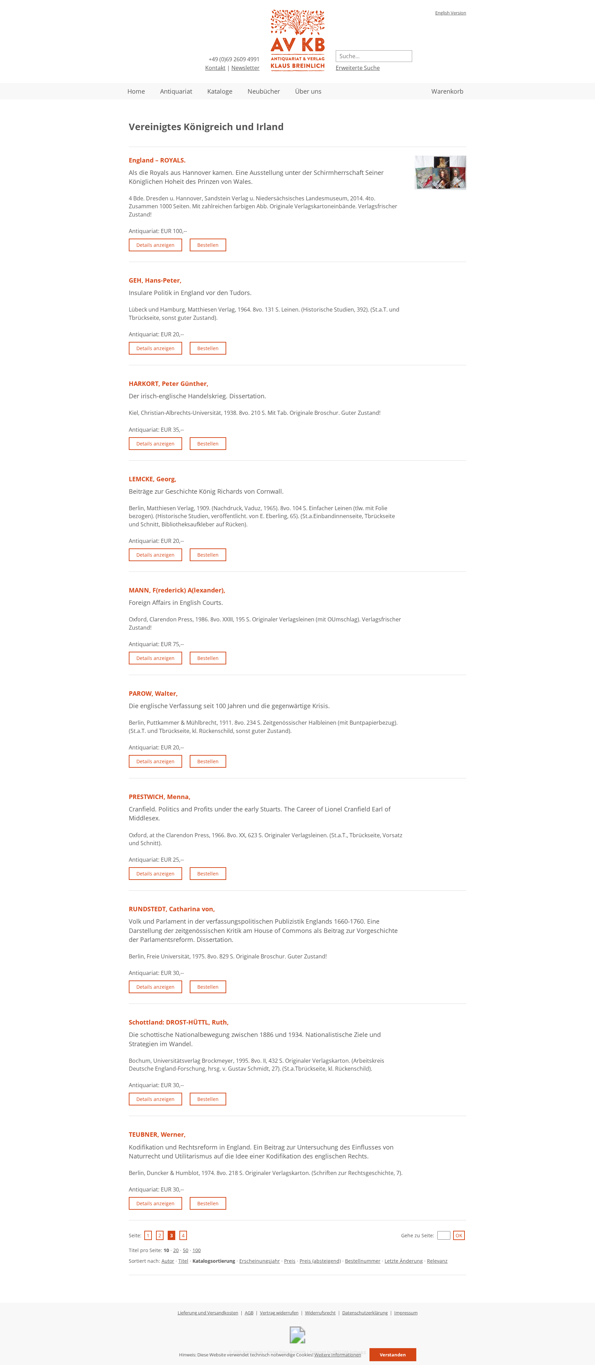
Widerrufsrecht (320, 1313)
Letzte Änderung (404, 1261)
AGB (249, 1313)
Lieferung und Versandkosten (208, 1313)
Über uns (308, 91)
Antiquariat (176, 91)
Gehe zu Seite (417, 1235)
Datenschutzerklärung (365, 1313)
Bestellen (208, 245)
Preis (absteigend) (320, 1261)
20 (176, 1250)
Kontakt (215, 68)
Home (136, 91)
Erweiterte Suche (358, 68)
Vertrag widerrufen (279, 1313)
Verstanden (393, 1355)
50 (185, 1250)
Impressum (406, 1313)
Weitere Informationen (337, 1355)
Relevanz (437, 1261)
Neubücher (264, 91)
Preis (289, 1261)
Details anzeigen (155, 245)
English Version (450, 13)
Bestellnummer (362, 1261)
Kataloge (219, 91)
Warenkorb (447, 91)
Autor (167, 1261)
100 (196, 1250)
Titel (183, 1261)
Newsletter (245, 68)
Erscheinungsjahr (259, 1261)
